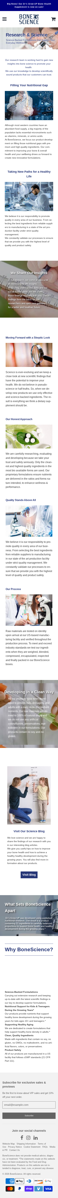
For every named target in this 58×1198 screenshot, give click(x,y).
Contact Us (14, 1150)
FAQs (45, 1147)
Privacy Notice (15, 1147)
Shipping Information (26, 1144)
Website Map (8, 1144)
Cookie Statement (32, 1147)
